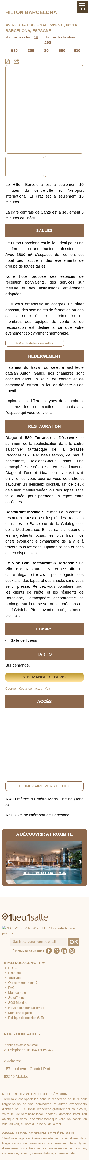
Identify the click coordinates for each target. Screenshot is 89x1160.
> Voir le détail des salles (34, 343)
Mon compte (17, 992)
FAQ (11, 987)
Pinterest (14, 973)
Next (81, 166)
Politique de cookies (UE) (26, 1018)
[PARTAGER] (16, 61)
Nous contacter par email (26, 1008)
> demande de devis (44, 677)
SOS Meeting (17, 1002)
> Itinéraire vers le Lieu (44, 786)
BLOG (12, 968)
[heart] (12, 72)
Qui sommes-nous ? (22, 982)
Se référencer (17, 997)
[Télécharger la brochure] (7, 61)
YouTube (14, 978)
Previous (8, 166)
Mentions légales (20, 1013)
